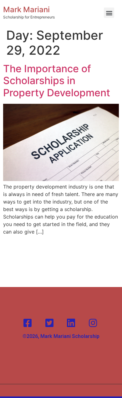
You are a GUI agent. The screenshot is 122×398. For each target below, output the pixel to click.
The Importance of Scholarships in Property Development (56, 81)
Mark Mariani (26, 9)
